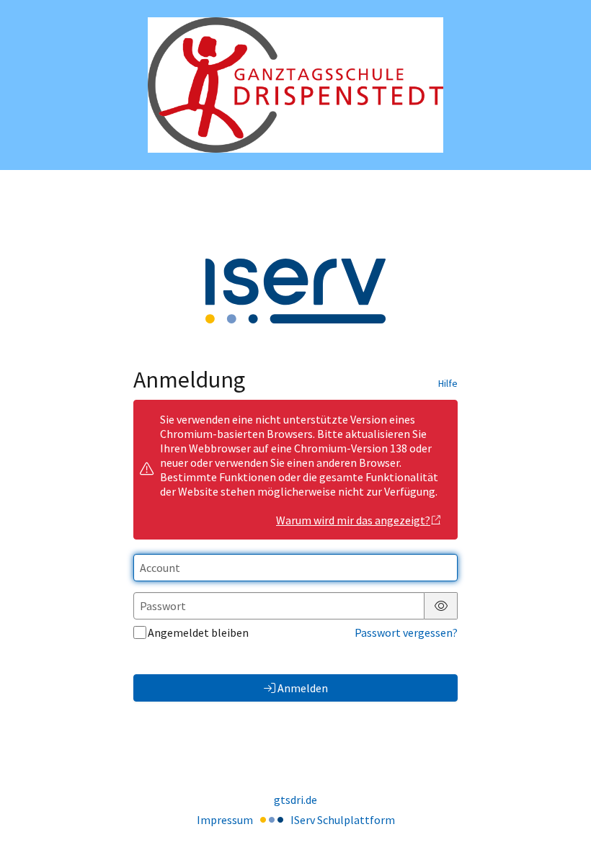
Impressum (225, 820)
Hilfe (448, 383)
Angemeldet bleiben (198, 632)
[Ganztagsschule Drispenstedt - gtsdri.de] (295, 85)
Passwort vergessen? (406, 632)
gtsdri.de (295, 799)
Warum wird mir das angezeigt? (353, 520)
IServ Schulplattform (342, 820)
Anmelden (302, 688)
